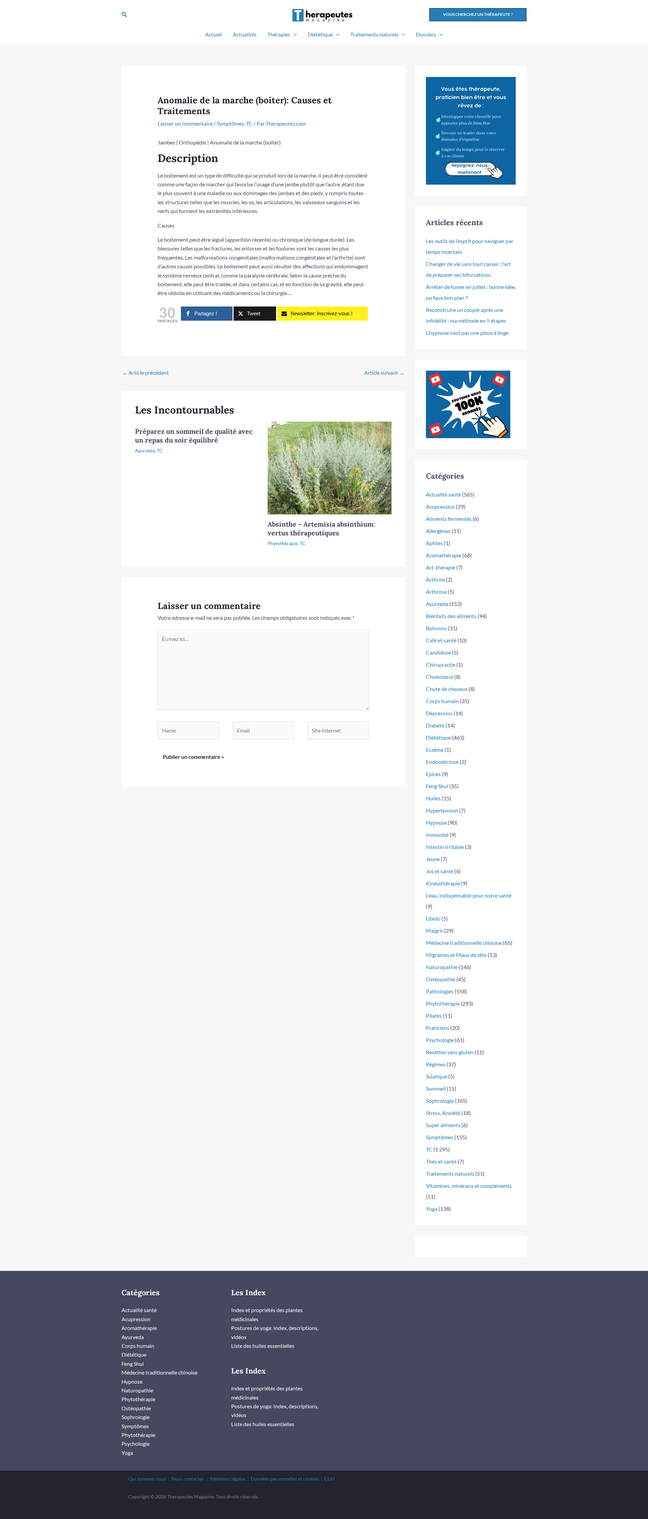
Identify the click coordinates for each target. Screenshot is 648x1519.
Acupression (440, 506)
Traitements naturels (374, 34)
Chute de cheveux (446, 689)
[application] (293, 34)
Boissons (436, 628)
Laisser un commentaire (185, 123)
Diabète (435, 725)
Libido (433, 918)
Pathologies (440, 991)
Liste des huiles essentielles (262, 1345)
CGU (329, 1479)
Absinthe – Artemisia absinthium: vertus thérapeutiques (321, 528)
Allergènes (438, 531)
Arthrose (436, 591)
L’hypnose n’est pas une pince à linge (467, 332)
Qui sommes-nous (147, 1479)
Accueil (213, 34)
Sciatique (436, 1076)
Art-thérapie (440, 567)
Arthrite (435, 579)
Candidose (438, 652)
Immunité (437, 834)
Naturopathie (442, 967)
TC (249, 123)
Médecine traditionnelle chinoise (464, 942)
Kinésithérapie (443, 883)
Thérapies (278, 34)
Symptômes (230, 123)
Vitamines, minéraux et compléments (469, 1185)
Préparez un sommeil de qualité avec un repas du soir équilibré (193, 435)
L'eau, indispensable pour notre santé (468, 895)
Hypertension (442, 810)
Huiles (433, 798)
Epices (433, 774)
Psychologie (440, 1040)
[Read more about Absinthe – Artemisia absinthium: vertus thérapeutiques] (330, 467)
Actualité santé (443, 494)
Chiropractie (440, 664)
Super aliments (443, 1125)
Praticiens (437, 1027)
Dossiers (426, 34)
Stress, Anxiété (443, 1113)
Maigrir (434, 930)
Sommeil (436, 1088)
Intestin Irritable (445, 847)
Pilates (434, 1015)
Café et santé (441, 640)
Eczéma (434, 749)
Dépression (439, 713)
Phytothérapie (283, 543)
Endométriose (442, 761)
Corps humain (442, 701)
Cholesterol (439, 676)
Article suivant (384, 372)
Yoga (431, 1208)
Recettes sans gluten (450, 1052)
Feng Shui (437, 786)
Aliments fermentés (448, 518)
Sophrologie (440, 1100)
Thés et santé (441, 1161)
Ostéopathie (440, 979)
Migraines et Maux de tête (456, 955)
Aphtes (434, 543)
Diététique (320, 34)
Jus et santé (439, 871)
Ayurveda (145, 450)
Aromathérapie (443, 555)
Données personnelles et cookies (285, 1479)
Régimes (436, 1064)
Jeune (433, 859)
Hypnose (436, 822)
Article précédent (145, 372)
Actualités (244, 34)
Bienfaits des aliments (451, 616)
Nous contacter (187, 1479)
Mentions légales (227, 1479)
